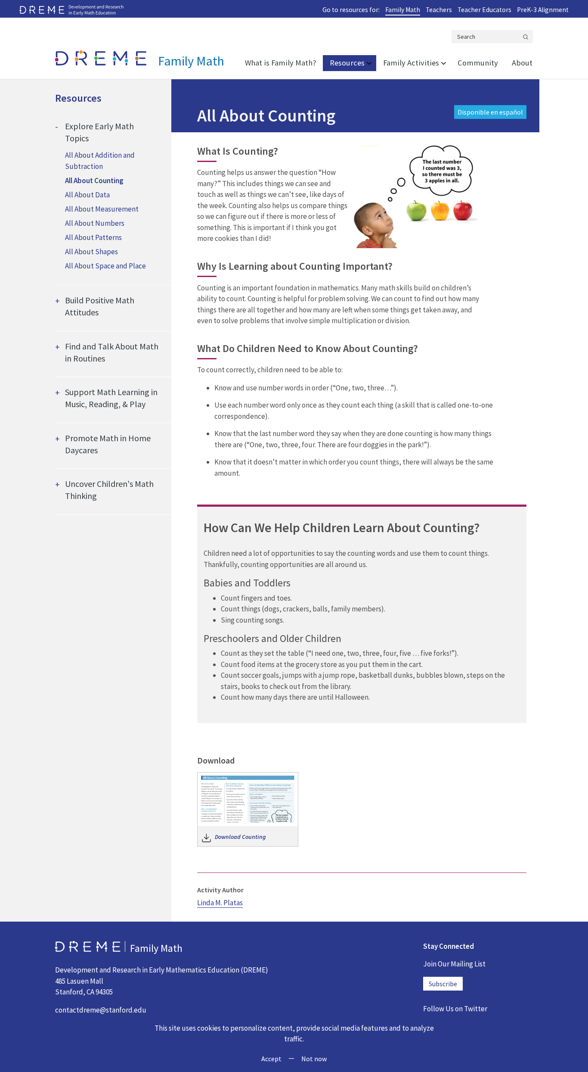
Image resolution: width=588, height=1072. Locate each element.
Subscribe (443, 983)
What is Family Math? (280, 63)
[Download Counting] (248, 798)
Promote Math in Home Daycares (108, 444)
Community (478, 63)
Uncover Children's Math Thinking (109, 489)
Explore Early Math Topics (99, 132)
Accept (271, 1058)
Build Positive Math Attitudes (99, 306)
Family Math (402, 10)
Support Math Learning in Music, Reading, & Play (111, 397)
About (522, 63)
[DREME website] (71, 9)
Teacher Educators (484, 10)
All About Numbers (94, 223)
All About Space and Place (105, 266)
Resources (347, 63)
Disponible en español (490, 112)
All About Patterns (93, 237)
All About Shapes (91, 251)
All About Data (87, 194)
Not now (314, 1058)
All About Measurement (102, 209)
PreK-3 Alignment (543, 10)
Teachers (439, 10)
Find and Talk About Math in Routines (111, 352)
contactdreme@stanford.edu (100, 1010)
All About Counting (94, 180)
